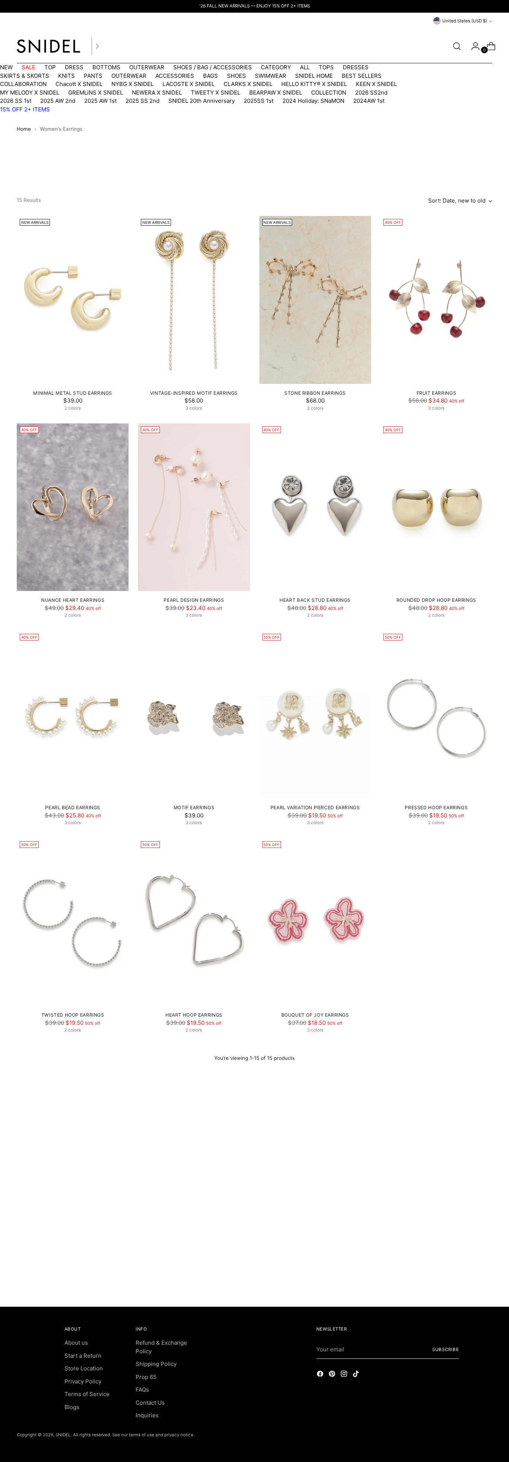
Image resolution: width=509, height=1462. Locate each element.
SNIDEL (63, 1434)
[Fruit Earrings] (436, 300)
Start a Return (82, 1355)
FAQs (142, 1389)
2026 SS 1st (15, 100)
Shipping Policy (156, 1363)
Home (24, 129)
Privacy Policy (82, 1381)
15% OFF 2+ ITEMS (25, 109)
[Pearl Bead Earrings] (73, 714)
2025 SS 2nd (142, 100)
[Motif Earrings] (194, 714)
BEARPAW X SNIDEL (275, 92)
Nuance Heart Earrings (72, 600)
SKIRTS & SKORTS (24, 75)
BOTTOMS (106, 67)
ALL (305, 67)
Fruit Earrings (436, 393)
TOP (50, 67)
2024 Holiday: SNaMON (313, 100)
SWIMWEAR (270, 75)
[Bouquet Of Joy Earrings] (315, 922)
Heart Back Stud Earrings (315, 600)
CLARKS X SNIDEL (248, 84)
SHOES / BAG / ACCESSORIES (212, 67)
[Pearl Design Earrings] (194, 507)
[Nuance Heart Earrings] (73, 507)
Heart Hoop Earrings (193, 1015)
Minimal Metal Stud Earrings (72, 393)
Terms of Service (87, 1394)
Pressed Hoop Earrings (436, 807)
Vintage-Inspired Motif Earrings (194, 393)
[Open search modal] (456, 46)
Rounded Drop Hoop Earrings (436, 600)
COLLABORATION (23, 84)
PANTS (93, 75)
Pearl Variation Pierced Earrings (315, 807)
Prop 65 (146, 1376)
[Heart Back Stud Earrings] (315, 507)
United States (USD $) (464, 20)
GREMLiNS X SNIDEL (95, 92)
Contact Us (150, 1402)
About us (76, 1342)
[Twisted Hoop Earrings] (73, 922)
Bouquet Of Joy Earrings (315, 1015)
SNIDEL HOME (314, 75)
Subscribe (445, 1349)
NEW (6, 67)
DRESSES (356, 67)
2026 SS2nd (371, 92)
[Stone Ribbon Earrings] (315, 300)
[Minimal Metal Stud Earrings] (73, 300)
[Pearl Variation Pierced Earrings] (315, 714)
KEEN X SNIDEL (376, 84)
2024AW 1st (369, 100)
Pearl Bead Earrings (72, 807)
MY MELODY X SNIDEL (29, 92)
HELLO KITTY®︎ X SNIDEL (314, 84)
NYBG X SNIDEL (132, 84)
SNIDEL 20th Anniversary (201, 100)
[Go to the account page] (472, 46)
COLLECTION (328, 92)
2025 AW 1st (100, 100)
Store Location (83, 1368)
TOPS (326, 67)
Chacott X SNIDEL (79, 84)
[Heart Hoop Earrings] (194, 922)
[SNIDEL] (48, 46)
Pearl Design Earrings (194, 600)
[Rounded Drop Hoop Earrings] (436, 507)
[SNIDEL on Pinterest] (332, 1375)
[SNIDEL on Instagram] (344, 1375)
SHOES (236, 75)
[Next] (97, 46)
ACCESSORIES (174, 75)
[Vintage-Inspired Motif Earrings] (194, 300)
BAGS (210, 75)
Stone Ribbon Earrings (315, 393)
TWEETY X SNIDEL (215, 92)
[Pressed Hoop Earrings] (436, 714)
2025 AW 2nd (57, 100)
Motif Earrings (194, 807)
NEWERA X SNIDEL (157, 92)
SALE (28, 67)
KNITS (66, 75)
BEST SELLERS (362, 75)
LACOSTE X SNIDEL (188, 84)
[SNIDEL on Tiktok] (356, 1375)
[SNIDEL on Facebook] (320, 1375)
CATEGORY (276, 67)
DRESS (74, 67)
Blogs (71, 1407)
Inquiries (147, 1415)
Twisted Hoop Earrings (72, 1015)
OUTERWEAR (146, 67)
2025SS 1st (259, 100)
